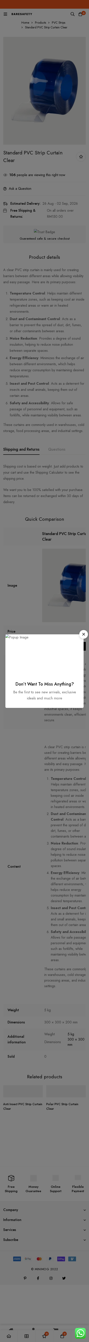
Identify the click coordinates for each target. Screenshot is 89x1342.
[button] (83, 634)
